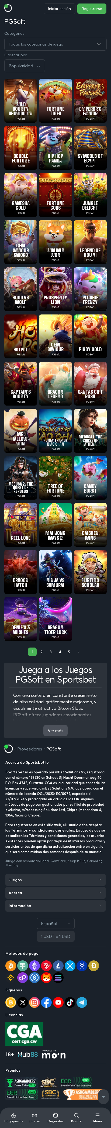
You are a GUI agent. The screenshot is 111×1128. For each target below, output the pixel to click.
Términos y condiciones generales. (43, 830)
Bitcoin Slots (69, 708)
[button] (55, 65)
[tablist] (55, 1118)
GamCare (58, 861)
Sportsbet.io (16, 772)
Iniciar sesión (59, 8)
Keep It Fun (76, 861)
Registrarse (92, 8)
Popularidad (21, 65)
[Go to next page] (78, 652)
